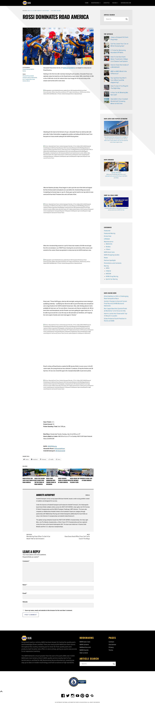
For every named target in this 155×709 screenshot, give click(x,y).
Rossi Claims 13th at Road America (87, 479)
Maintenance (95, 2)
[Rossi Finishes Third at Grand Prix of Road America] (64, 472)
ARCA (107, 268)
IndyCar (108, 271)
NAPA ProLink (84, 650)
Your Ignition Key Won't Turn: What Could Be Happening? (118, 80)
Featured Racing (56, 10)
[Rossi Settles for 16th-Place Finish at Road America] (28, 472)
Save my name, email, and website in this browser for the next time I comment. (48, 610)
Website (25, 602)
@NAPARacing (52, 446)
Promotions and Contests (112, 263)
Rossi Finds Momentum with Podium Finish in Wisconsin (51, 481)
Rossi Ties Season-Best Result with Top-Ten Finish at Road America (39, 481)
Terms (111, 650)
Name (25, 584)
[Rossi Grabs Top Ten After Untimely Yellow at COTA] (76, 472)
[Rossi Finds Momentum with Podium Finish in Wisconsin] (52, 472)
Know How (107, 236)
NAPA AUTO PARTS (69, 68)
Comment (26, 561)
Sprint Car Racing (112, 279)
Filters (108, 249)
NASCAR (108, 273)
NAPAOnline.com (126, 2)
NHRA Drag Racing (112, 276)
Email (25, 593)
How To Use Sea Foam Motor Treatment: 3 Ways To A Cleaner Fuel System (119, 59)
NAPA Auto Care (109, 252)
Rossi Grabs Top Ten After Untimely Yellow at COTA (76, 480)
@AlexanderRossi (59, 448)
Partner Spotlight (110, 260)
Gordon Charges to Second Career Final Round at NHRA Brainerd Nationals (115, 303)
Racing (114, 2)
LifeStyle (107, 2)
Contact (111, 642)
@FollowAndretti (60, 451)
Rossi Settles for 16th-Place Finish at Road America (28, 480)
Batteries (109, 244)
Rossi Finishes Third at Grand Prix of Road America (64, 480)
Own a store (84, 653)
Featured (107, 230)
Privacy (111, 647)
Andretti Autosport (43, 10)
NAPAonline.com (85, 647)
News (106, 257)
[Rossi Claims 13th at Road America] (88, 472)
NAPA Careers (84, 644)
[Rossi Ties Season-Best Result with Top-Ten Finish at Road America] (40, 472)
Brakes (108, 246)
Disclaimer (112, 644)
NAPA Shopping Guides (111, 255)
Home (86, 2)
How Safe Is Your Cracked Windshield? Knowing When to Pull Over (119, 101)
